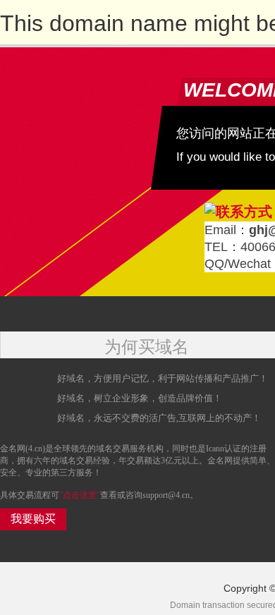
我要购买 (33, 519)
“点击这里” (79, 495)
